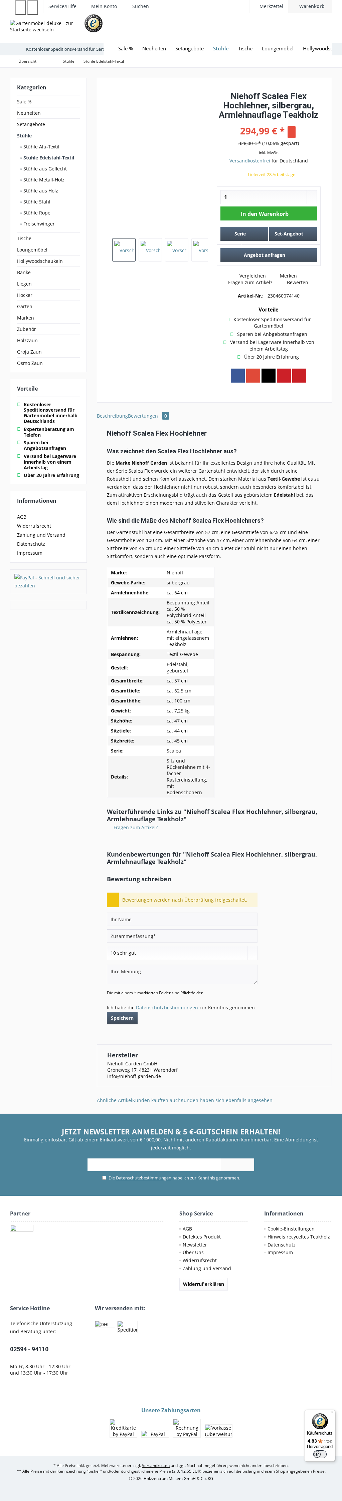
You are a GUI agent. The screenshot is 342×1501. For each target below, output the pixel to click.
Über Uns (193, 1252)
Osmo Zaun (30, 363)
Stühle (24, 135)
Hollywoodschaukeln (40, 261)
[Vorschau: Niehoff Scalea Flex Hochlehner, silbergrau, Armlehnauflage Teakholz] (124, 250)
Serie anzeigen (240, 235)
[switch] (320, 1454)
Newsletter (195, 1244)
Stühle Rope (36, 212)
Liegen (24, 284)
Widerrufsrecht (34, 526)
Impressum (29, 553)
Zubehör (26, 329)
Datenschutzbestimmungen (167, 1007)
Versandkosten (156, 1465)
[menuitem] (310, 6)
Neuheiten (29, 113)
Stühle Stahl (36, 201)
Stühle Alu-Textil (40, 146)
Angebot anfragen (264, 255)
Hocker (24, 295)
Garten (24, 306)
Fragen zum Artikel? (249, 282)
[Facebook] (238, 376)
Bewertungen (147, 416)
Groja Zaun (29, 352)
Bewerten (297, 282)
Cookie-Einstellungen (291, 1228)
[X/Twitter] (269, 376)
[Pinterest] (284, 376)
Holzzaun (27, 340)
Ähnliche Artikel (114, 1100)
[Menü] (331, 1414)
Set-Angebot (289, 233)
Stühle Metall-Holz (43, 179)
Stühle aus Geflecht (44, 168)
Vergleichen (252, 276)
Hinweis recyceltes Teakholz (299, 1236)
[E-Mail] (299, 376)
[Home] (109, 48)
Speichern (122, 1018)
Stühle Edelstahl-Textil (48, 157)
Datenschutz (31, 544)
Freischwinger (38, 223)
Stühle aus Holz (40, 190)
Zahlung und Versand (41, 535)
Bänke (24, 272)
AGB (21, 517)
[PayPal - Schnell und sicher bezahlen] (48, 582)
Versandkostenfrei (249, 160)
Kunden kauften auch (156, 1100)
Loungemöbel (32, 249)
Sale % (24, 101)
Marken (25, 318)
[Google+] (253, 376)
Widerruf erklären (203, 1284)
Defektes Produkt (202, 1236)
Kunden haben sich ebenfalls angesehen (227, 1100)
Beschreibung (112, 416)
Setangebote (31, 124)
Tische (24, 238)
